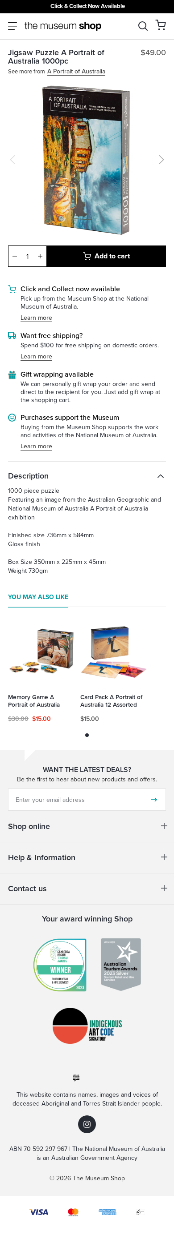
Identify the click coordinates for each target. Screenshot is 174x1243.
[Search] (143, 26)
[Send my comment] (154, 799)
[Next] (161, 159)
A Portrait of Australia (76, 72)
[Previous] (12, 159)
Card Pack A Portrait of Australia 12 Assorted (111, 701)
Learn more (36, 318)
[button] (160, 25)
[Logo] (63, 26)
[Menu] (12, 26)
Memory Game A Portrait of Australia (34, 701)
